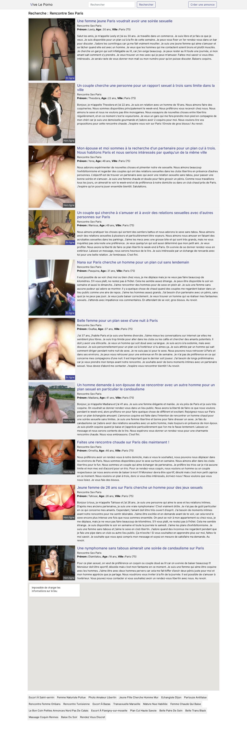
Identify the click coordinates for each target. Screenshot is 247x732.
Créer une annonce (203, 4)
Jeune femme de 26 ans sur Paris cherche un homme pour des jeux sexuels (140, 487)
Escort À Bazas (101, 704)
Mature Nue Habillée (155, 704)
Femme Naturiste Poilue (71, 697)
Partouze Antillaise (195, 697)
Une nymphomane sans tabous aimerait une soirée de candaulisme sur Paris (140, 548)
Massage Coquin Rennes (43, 717)
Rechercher (146, 4)
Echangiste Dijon (171, 697)
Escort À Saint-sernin (41, 697)
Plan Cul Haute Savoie (143, 710)
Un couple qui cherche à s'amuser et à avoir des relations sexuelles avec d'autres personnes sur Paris (145, 215)
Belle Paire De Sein (170, 710)
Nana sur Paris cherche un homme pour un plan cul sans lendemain (133, 262)
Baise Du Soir (69, 717)
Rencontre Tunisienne (76, 704)
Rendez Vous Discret (92, 717)
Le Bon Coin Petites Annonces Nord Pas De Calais (58, 710)
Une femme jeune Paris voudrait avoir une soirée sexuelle (124, 21)
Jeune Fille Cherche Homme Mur (138, 697)
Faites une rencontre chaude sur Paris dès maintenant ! (123, 442)
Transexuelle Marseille (126, 704)
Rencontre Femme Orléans (44, 704)
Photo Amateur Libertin (102, 697)
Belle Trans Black (195, 710)
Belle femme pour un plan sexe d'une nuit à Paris (117, 320)
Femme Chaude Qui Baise (185, 704)
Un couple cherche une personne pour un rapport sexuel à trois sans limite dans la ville (146, 87)
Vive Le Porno (41, 5)
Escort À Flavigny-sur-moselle (109, 710)
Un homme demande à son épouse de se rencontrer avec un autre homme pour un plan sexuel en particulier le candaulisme (146, 387)
